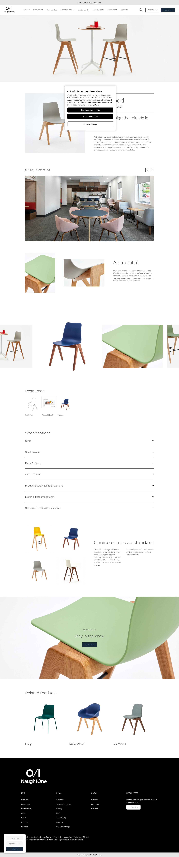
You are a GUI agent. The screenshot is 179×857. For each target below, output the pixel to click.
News (23, 818)
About (23, 813)
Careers (24, 822)
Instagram (95, 804)
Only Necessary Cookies (90, 110)
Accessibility (61, 818)
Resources (168, 10)
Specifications (14, 844)
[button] (141, 10)
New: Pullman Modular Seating (89, 2)
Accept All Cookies (90, 116)
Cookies (59, 822)
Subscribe (89, 645)
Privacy (59, 809)
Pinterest (94, 809)
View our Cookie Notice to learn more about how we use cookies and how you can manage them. (89, 103)
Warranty (59, 800)
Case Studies (52, 10)
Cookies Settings (63, 827)
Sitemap (24, 827)
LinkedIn (94, 800)
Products (37, 10)
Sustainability (83, 10)
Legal (58, 813)
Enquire (15, 849)
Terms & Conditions (63, 804)
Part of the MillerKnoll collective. (89, 855)
